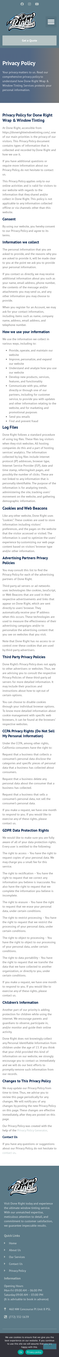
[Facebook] (22, 4)
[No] (50, 1346)
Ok (20, 1352)
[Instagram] (29, 4)
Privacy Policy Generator (32, 1130)
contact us (9, 1153)
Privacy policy (34, 1352)
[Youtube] (37, 4)
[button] (51, 21)
